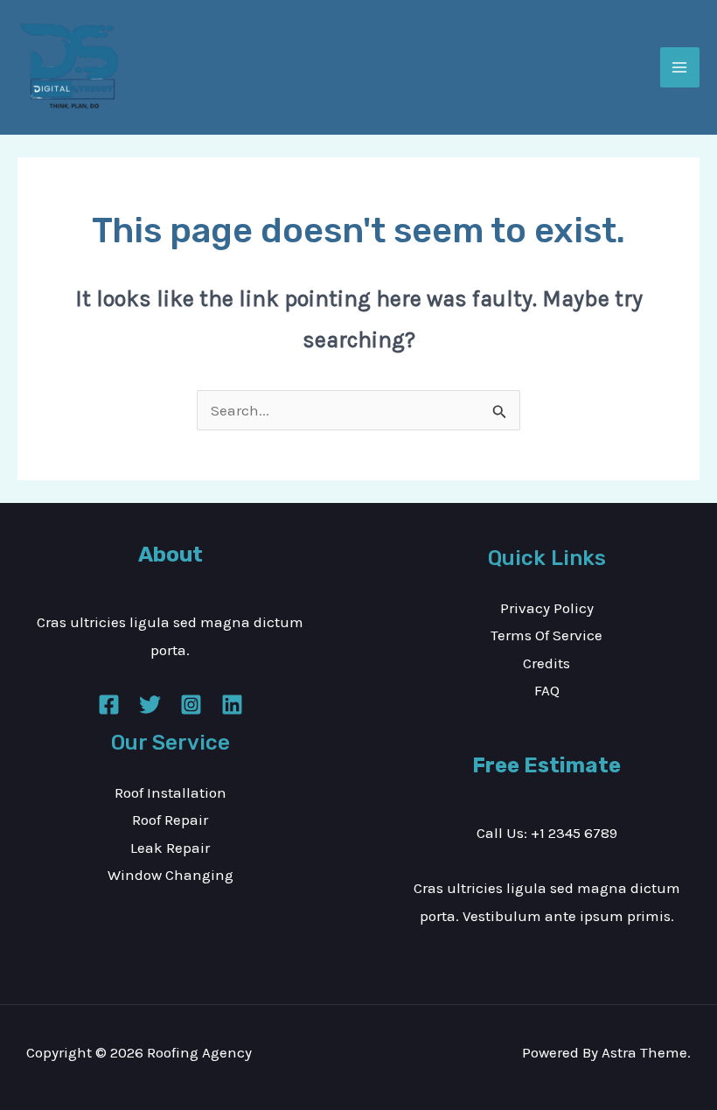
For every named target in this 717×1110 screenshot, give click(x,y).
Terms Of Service (546, 635)
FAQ (547, 690)
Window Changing (170, 874)
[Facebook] (109, 705)
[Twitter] (150, 705)
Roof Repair (170, 819)
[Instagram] (191, 705)
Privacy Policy (547, 608)
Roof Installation (170, 792)
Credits (546, 663)
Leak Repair (170, 847)
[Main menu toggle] (680, 67)
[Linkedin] (232, 705)
